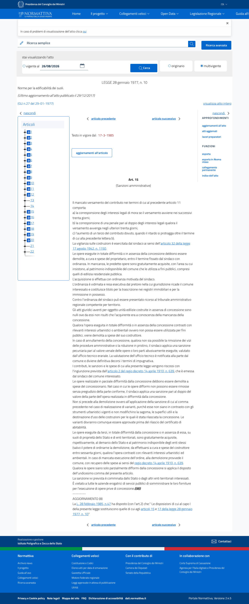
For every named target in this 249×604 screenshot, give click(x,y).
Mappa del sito (71, 598)
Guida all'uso (24, 573)
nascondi (30, 113)
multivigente (212, 65)
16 (32, 217)
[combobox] (106, 43)
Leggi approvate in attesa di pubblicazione (93, 582)
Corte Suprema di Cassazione (195, 563)
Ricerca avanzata (216, 45)
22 (32, 251)
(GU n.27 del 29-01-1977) (36, 103)
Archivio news (25, 563)
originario (178, 65)
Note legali (53, 598)
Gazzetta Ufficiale (81, 573)
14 (32, 205)
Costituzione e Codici (82, 563)
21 (32, 245)
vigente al (33, 66)
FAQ (84, 598)
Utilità (75, 587)
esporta (206, 154)
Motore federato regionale (85, 578)
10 (32, 183)
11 (32, 188)
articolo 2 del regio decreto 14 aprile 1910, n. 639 (141, 371)
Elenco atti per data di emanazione (90, 568)
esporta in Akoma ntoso (211, 160)
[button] (82, 65)
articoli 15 (147, 508)
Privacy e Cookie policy (31, 598)
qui (84, 31)
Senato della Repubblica (138, 573)
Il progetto (23, 568)
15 (32, 211)
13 (32, 200)
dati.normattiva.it (135, 598)
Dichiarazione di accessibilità (106, 598)
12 (32, 194)
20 (32, 239)
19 (32, 234)
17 (32, 222)
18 (32, 228)
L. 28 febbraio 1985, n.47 (94, 503)
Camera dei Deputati (136, 568)
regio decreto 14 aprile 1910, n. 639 (159, 462)
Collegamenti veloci (28, 578)
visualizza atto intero (217, 103)
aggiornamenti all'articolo (92, 153)
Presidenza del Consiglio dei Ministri (144, 563)
